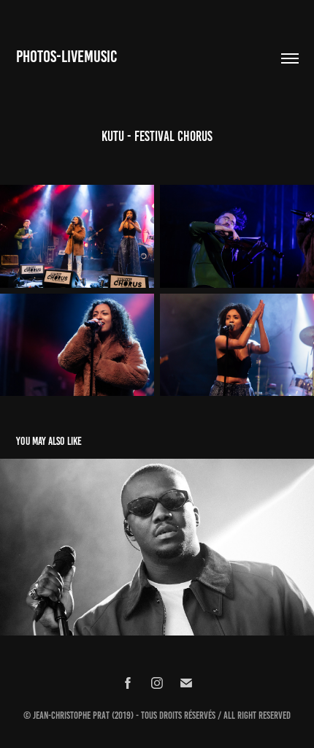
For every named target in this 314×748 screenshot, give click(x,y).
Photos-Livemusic (66, 56)
